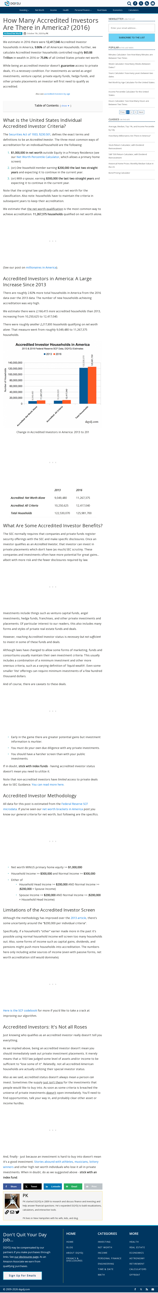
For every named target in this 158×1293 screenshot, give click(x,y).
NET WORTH (105, 1247)
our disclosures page (26, 1257)
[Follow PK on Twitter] (17, 1213)
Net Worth (39, 10)
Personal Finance (82, 10)
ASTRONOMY (137, 1258)
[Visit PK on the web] (7, 1213)
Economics (117, 10)
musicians (81, 1161)
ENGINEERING (106, 1264)
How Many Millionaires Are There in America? (130, 135)
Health (66, 10)
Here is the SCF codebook (20, 1010)
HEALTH (134, 1242)
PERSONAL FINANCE (109, 1258)
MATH (101, 1275)
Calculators (133, 10)
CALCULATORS (137, 1269)
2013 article (78, 918)
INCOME (102, 1253)
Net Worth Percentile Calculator (38, 157)
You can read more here (48, 784)
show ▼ (65, 105)
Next (141, 112)
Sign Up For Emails (22, 1275)
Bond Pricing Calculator (119, 172)
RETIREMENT (137, 1264)
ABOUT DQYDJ (74, 1253)
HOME (69, 1242)
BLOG (69, 1247)
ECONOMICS (136, 1253)
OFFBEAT (134, 1275)
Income (53, 10)
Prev (122, 112)
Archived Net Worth (12, 33)
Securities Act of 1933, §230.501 (29, 134)
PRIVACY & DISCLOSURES (74, 1259)
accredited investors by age (57, 93)
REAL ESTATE (137, 1247)
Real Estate (102, 10)
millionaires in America (41, 267)
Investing (23, 10)
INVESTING (104, 1242)
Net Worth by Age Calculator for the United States (132, 82)
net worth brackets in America (62, 809)
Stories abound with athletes (53, 1161)
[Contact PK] (12, 1213)
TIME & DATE (105, 1269)
